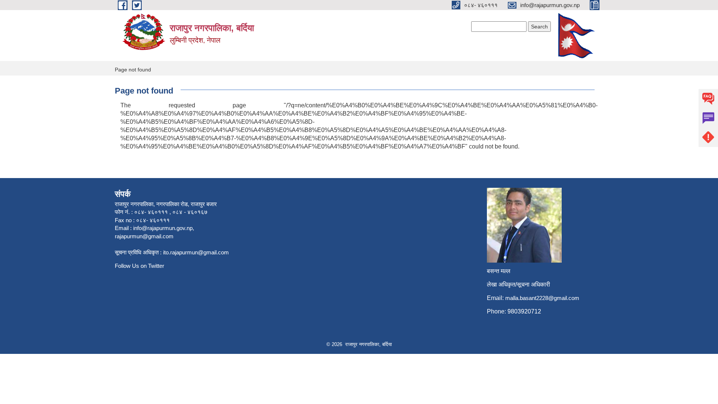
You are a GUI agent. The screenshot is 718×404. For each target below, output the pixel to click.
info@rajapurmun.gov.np (163, 228)
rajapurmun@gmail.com (144, 236)
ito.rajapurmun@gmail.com (196, 252)
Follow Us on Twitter (139, 266)
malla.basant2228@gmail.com (542, 298)
